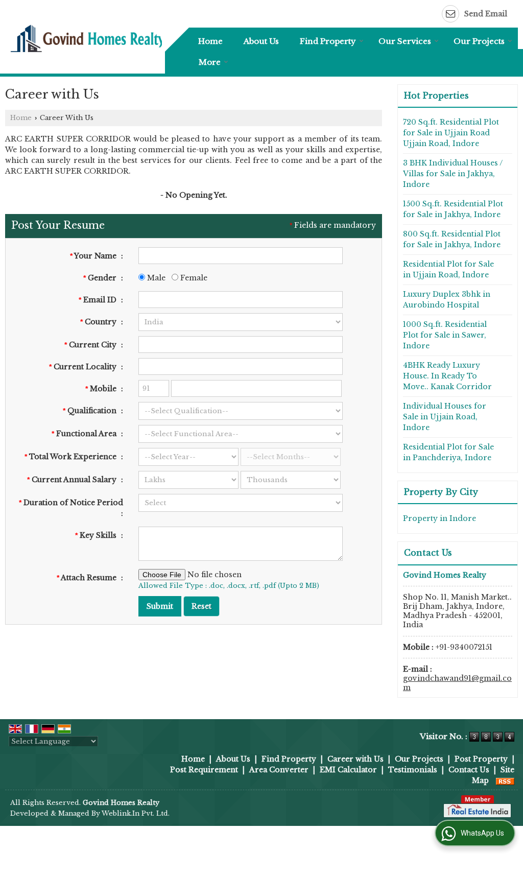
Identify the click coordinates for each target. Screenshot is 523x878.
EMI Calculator (348, 769)
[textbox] (240, 344)
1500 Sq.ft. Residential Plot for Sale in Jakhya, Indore (453, 209)
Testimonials (412, 769)
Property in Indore (439, 518)
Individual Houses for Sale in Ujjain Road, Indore (444, 416)
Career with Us (355, 759)
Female (192, 277)
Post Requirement (204, 769)
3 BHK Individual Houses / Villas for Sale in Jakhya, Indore (453, 173)
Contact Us (468, 769)
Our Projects (479, 41)
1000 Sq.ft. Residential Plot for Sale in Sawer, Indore (445, 335)
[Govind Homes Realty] (87, 38)
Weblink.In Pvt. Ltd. (136, 813)
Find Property (328, 41)
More (210, 62)
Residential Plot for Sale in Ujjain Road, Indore (448, 269)
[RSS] (505, 780)
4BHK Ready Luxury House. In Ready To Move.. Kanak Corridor (447, 376)
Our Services (404, 41)
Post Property (481, 759)
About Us (261, 41)
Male (155, 277)
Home (210, 41)
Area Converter (278, 769)
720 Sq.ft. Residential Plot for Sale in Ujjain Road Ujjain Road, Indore (451, 132)
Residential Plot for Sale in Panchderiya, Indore (448, 452)
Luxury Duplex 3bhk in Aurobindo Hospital (446, 300)
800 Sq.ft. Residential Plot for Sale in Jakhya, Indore (452, 239)
